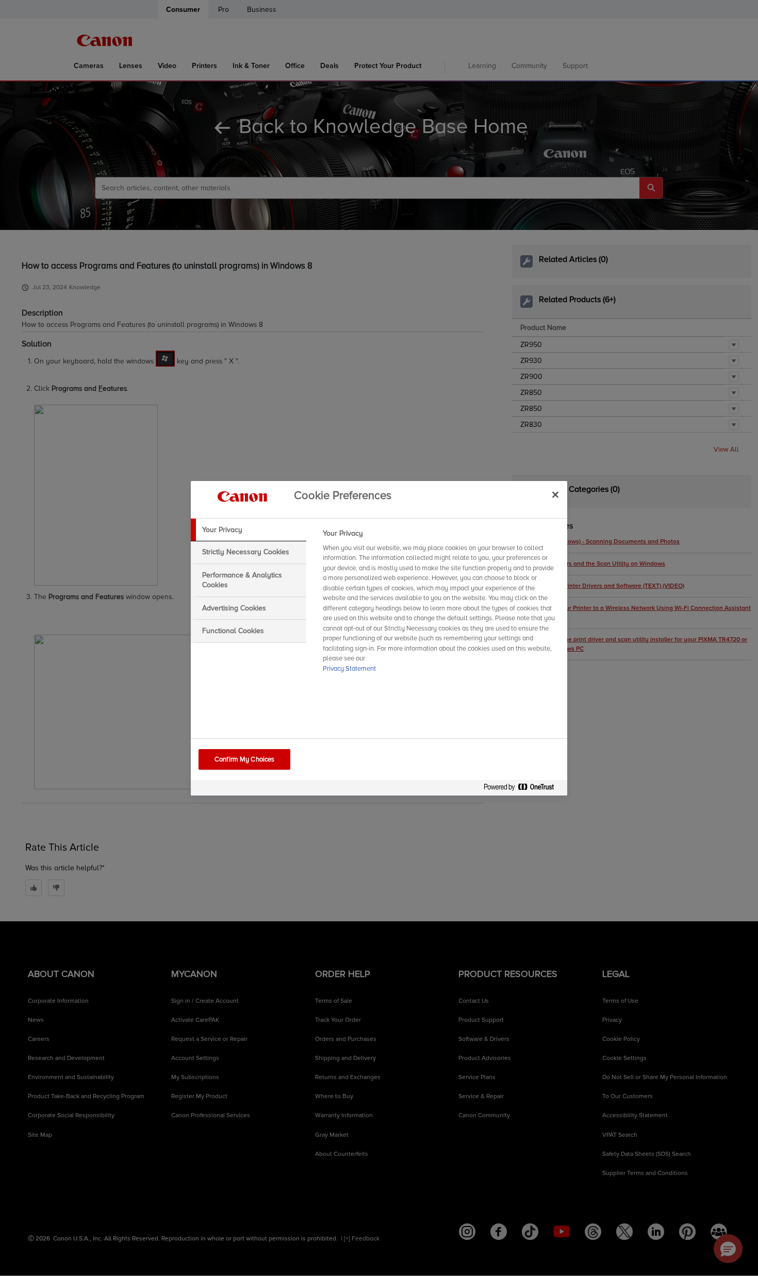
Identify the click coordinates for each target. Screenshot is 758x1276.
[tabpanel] (441, 604)
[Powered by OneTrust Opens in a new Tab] (523, 789)
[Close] (555, 495)
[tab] (248, 530)
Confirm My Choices (244, 759)
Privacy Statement (349, 669)
